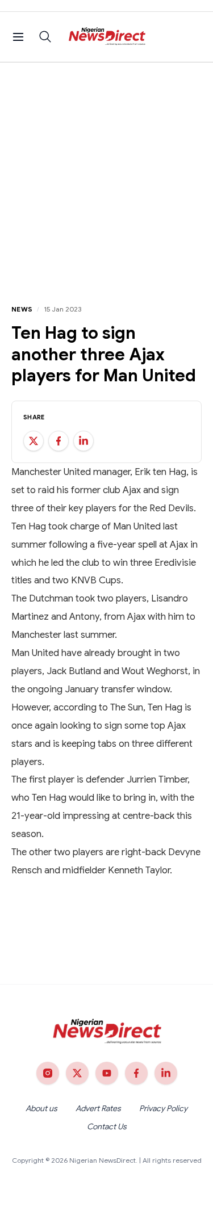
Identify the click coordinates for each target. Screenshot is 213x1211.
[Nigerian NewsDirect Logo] (106, 37)
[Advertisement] (106, 174)
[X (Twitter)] (77, 1073)
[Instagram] (47, 1073)
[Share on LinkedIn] (83, 441)
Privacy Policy (163, 1108)
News (21, 309)
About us (41, 1108)
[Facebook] (136, 1073)
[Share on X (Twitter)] (33, 441)
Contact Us (107, 1126)
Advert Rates (98, 1108)
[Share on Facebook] (58, 441)
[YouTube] (106, 1073)
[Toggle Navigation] (18, 37)
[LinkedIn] (165, 1073)
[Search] (45, 37)
